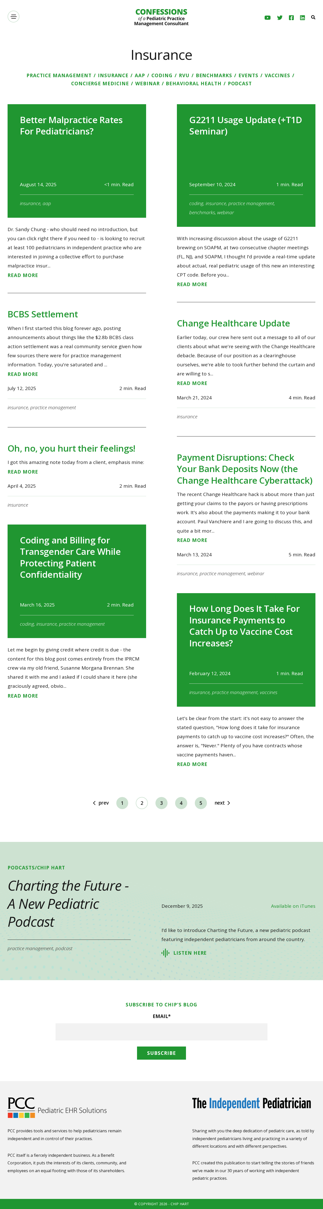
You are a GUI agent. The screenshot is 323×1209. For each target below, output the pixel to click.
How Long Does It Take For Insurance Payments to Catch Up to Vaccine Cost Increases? (244, 625)
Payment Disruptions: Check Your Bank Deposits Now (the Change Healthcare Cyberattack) (244, 468)
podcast (240, 83)
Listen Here (190, 953)
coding (162, 75)
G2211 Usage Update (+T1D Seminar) (245, 125)
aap (140, 75)
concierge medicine (100, 83)
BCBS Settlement (43, 314)
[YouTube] (267, 18)
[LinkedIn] (302, 18)
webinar (147, 83)
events (248, 75)
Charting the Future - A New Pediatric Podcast (68, 903)
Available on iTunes (293, 906)
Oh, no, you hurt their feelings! (71, 448)
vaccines (277, 75)
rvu (184, 75)
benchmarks (214, 75)
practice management (59, 75)
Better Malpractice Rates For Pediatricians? (71, 125)
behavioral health (193, 83)
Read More (23, 275)
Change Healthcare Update (233, 323)
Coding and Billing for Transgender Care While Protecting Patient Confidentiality (70, 557)
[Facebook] (291, 18)
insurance (113, 75)
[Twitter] (280, 18)
